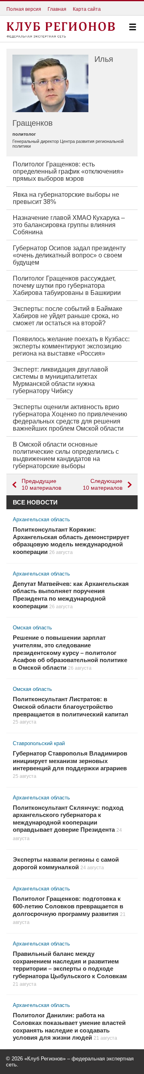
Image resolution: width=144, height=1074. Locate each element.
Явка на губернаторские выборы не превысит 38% (66, 198)
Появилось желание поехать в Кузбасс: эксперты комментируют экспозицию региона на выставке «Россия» (71, 346)
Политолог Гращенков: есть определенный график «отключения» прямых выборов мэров (68, 171)
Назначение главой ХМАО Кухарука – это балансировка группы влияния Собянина (69, 224)
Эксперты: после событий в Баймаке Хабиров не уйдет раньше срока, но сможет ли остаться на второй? (67, 315)
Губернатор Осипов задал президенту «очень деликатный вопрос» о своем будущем (69, 255)
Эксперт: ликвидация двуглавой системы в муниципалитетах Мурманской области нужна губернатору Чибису (60, 380)
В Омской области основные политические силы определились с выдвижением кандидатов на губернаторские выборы (66, 455)
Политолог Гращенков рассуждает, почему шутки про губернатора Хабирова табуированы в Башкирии (67, 285)
